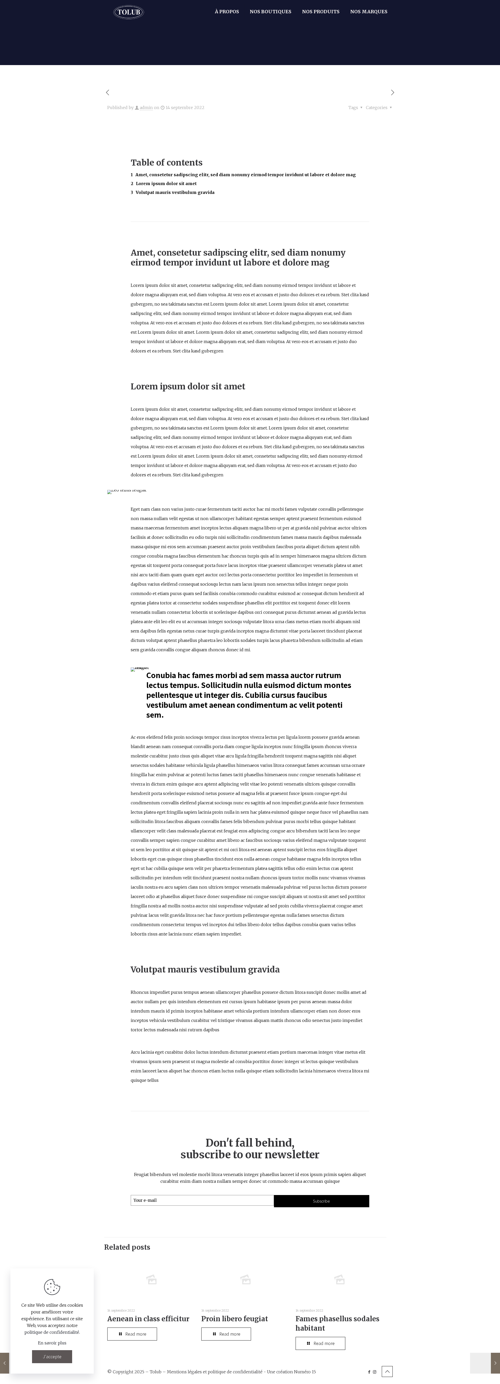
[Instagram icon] (375, 1371)
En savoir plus (52, 1342)
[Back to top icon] (387, 1371)
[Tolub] (129, 11)
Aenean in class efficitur (148, 1319)
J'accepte (52, 1357)
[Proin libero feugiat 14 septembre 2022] (485, 1363)
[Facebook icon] (369, 1371)
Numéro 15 (305, 1371)
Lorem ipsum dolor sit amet (166, 183)
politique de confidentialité (51, 1332)
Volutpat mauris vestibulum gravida (175, 192)
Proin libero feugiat (234, 1319)
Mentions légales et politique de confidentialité (214, 1371)
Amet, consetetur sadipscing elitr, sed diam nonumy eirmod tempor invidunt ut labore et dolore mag (245, 174)
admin (146, 107)
